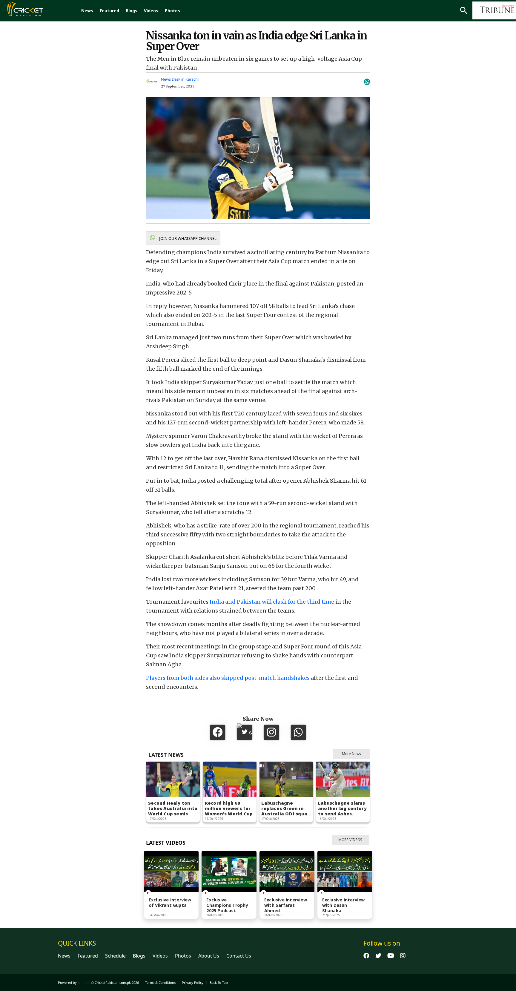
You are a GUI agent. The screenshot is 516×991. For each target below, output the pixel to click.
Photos (172, 10)
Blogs (131, 10)
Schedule (115, 955)
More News (351, 753)
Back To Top (219, 982)
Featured (109, 10)
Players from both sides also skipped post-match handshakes (228, 677)
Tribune (84, 982)
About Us (208, 955)
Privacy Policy (192, 982)
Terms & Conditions (160, 982)
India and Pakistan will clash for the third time (272, 601)
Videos (151, 10)
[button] (183, 238)
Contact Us (238, 955)
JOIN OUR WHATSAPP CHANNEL (187, 238)
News (87, 10)
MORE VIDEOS (350, 839)
